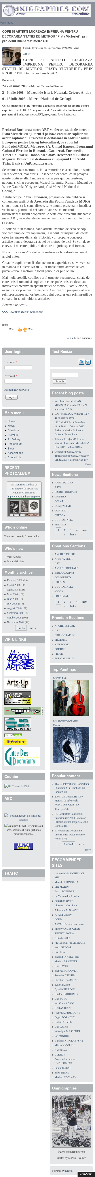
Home (11, 421)
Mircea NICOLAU (64, 1045)
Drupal (68, 1170)
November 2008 (15, 622)
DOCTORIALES (64, 519)
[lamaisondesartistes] (20, 660)
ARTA (26, 54)
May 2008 (12, 594)
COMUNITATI (63, 505)
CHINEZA (60, 496)
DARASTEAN (63, 1008)
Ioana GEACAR (63, 947)
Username (10, 362)
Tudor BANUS (62, 984)
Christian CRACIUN (66, 980)
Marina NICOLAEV (65, 1077)
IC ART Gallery (63, 914)
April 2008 (13, 589)
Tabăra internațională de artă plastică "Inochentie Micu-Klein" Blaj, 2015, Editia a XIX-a (72, 443)
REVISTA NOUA (64, 933)
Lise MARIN (62, 886)
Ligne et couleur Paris (66, 905)
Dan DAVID (61, 966)
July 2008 (12, 603)
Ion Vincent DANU (65, 1003)
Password (10, 376)
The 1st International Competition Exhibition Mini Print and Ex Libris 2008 (72, 787)
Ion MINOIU (62, 1036)
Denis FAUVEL (63, 1022)
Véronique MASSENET (67, 1031)
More (88, 464)
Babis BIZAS (62, 1072)
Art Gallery (14, 439)
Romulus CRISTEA (65, 975)
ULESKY (60, 1054)
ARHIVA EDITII (64, 558)
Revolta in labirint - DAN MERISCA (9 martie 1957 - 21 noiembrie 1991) (71, 405)
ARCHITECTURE (65, 554)
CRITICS (60, 582)
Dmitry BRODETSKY (67, 994)
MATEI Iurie (60, 678)
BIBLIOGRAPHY (65, 572)
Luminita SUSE (63, 1068)
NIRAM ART (62, 938)
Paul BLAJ (60, 952)
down (25, 329)
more (88, 849)
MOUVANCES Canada (67, 928)
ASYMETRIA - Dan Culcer (69, 924)
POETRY (60, 649)
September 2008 (15, 612)
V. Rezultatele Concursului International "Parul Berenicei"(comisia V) (70, 834)
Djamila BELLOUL (65, 989)
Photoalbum (15, 443)
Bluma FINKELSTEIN (67, 956)
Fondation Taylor (63, 900)
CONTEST (60, 510)
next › (33, 628)
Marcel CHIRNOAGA (66, 882)
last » (73, 534)
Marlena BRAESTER (66, 961)
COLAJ (59, 501)
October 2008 (14, 617)
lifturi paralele (62, 809)
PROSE (59, 653)
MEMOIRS (61, 639)
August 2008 (14, 608)
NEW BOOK (62, 644)
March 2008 (13, 585)
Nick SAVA (61, 1050)
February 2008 (15, 580)
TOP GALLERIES (65, 658)
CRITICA (60, 515)
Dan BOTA (61, 998)
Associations (15, 453)
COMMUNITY (63, 577)
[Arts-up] (17, 683)
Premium (13, 435)
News (11, 425)
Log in (70, 337)
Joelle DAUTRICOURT (67, 1012)
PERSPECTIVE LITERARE (70, 942)
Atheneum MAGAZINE (67, 910)
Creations (13, 430)
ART (57, 563)
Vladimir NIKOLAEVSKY (69, 1040)
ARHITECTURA (64, 482)
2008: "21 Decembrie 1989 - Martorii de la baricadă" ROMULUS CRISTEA (69, 800)
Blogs (11, 448)
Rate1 (5, 324)
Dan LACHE (61, 1026)
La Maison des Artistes (67, 896)
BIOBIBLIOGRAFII (66, 491)
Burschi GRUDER (64, 891)
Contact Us (14, 457)
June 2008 (12, 598)
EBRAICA (60, 524)
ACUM (59, 919)
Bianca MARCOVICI (66, 970)
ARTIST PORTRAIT (66, 568)
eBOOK (59, 591)
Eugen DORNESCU (65, 1017)
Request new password (16, 389)
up (20, 329)
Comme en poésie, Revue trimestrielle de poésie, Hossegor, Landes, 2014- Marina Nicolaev (72, 455)
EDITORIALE (62, 596)
